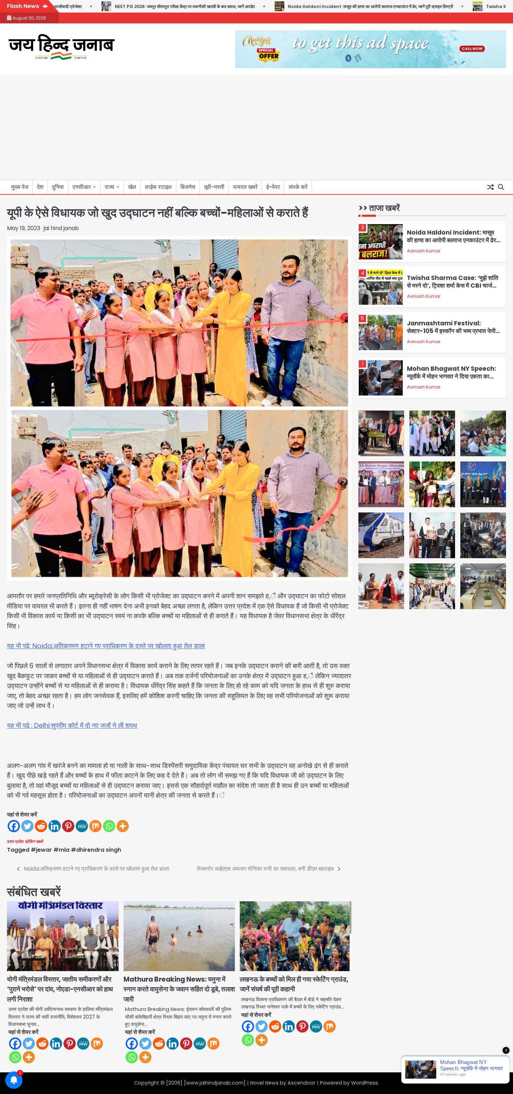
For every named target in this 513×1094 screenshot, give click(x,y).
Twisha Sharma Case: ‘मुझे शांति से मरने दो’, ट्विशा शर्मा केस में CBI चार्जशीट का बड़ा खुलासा (454, 286)
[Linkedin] (55, 826)
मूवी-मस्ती (214, 187)
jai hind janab (61, 228)
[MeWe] (82, 826)
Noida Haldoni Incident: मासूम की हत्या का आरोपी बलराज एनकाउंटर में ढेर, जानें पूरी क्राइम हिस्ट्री (337, 6)
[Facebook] (14, 826)
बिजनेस (187, 187)
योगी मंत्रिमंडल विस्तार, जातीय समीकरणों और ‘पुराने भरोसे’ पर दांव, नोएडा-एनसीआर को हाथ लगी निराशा (60, 989)
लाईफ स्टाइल (158, 187)
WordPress (364, 1082)
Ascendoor (301, 1082)
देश (40, 187)
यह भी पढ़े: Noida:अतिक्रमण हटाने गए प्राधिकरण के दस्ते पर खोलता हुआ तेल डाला (106, 646)
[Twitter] (27, 826)
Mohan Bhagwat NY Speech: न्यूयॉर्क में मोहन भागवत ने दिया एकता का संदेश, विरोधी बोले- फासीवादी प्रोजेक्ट (451, 376)
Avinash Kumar (424, 251)
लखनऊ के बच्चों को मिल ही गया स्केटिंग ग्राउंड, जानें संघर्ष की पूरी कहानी (294, 984)
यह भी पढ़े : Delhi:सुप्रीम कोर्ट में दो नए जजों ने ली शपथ (72, 725)
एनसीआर (82, 187)
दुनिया (58, 187)
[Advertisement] (256, 127)
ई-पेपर (273, 187)
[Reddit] (41, 826)
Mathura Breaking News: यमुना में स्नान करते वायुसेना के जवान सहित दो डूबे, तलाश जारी (179, 989)
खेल (132, 187)
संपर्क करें (298, 187)
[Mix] (95, 826)
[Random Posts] (490, 187)
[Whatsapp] (109, 826)
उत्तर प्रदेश (15, 841)
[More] (123, 826)
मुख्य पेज (19, 187)
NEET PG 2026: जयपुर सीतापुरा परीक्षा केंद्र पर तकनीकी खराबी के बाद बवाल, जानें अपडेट (152, 6)
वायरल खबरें (245, 187)
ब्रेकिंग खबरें (34, 841)
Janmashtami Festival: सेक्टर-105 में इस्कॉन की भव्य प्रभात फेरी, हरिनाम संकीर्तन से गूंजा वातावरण (452, 331)
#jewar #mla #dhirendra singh (76, 850)
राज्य (109, 187)
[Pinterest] (68, 826)
